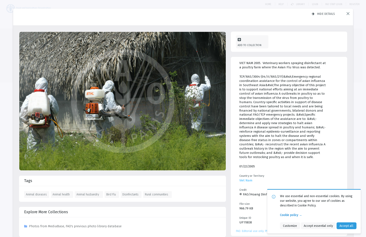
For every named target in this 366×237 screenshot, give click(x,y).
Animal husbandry (87, 194)
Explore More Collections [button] (46, 212)
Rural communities (156, 194)
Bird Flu (111, 194)
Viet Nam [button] (245, 180)
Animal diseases (36, 194)
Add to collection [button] (249, 45)
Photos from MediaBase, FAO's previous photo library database (75, 226)
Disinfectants (130, 194)
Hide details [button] (326, 14)
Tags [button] (28, 180)
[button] (348, 13)
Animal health (61, 194)
